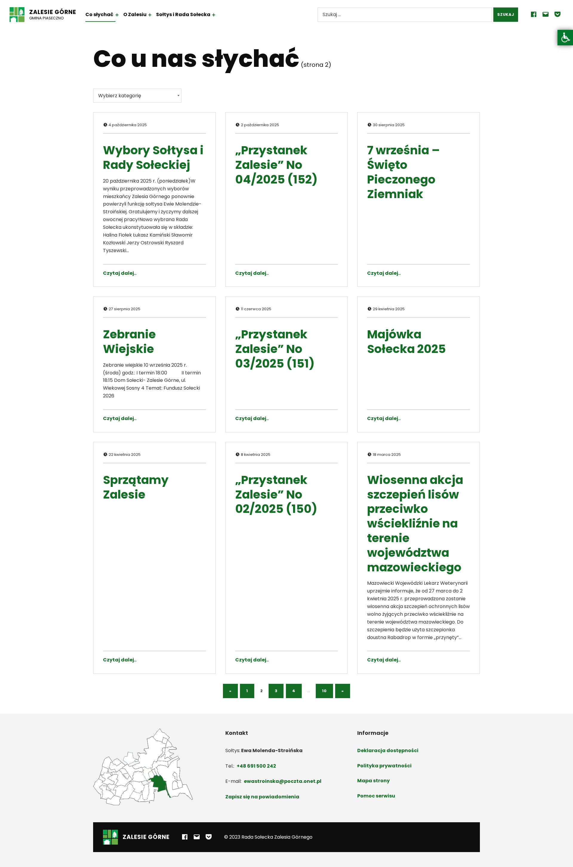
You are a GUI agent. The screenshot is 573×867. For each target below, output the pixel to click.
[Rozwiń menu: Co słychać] (116, 14)
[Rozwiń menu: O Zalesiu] (149, 14)
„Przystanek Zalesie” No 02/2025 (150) (276, 494)
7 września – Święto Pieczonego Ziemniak (403, 172)
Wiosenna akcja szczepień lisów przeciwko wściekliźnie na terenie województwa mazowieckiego (415, 524)
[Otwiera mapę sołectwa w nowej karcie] (143, 766)
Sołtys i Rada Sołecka (183, 14)
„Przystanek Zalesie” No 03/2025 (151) (275, 349)
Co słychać (99, 14)
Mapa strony (373, 780)
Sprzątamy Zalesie (136, 487)
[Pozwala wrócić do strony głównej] (17, 14)
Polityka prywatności (384, 765)
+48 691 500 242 (256, 766)
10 (324, 690)
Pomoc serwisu (376, 795)
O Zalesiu (135, 14)
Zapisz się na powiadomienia (262, 796)
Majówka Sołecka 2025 (406, 341)
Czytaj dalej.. (119, 273)
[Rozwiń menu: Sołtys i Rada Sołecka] (213, 14)
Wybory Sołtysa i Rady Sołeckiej (153, 157)
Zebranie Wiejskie (129, 341)
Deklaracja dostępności (387, 750)
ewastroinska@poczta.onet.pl (282, 781)
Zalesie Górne (52, 12)
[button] (565, 37)
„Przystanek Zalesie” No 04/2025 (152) (276, 165)
